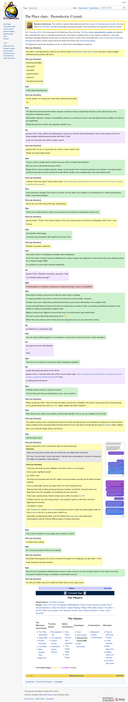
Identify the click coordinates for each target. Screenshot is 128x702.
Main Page (7, 24)
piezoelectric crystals (103, 32)
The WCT (108, 608)
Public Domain (48, 695)
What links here (8, 46)
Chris (45, 605)
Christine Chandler (50, 27)
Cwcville (107, 425)
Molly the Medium (91, 610)
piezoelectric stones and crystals (85, 52)
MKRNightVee (73, 605)
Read (75, 8)
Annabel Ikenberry (43, 608)
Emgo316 (40, 613)
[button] (107, 588)
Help (5, 36)
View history (94, 8)
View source (83, 8)
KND (89, 608)
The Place (85, 32)
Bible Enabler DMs (42, 652)
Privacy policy (29, 699)
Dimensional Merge (87, 41)
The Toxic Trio (54, 605)
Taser (79, 632)
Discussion (33, 8)
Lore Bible (43, 646)
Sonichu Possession (44, 682)
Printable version (9, 53)
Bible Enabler (98, 608)
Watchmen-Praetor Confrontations (96, 635)
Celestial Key (30, 41)
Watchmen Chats (76, 676)
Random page (8, 34)
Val (61, 610)
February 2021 (35, 32)
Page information (9, 58)
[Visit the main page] (11, 10)
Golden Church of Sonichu (110, 655)
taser (102, 38)
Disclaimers (50, 699)
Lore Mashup (56, 638)
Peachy (74, 610)
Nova (34, 52)
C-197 (54, 406)
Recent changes (8, 31)
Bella (84, 608)
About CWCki (39, 699)
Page (25, 8)
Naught (63, 605)
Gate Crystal (114, 38)
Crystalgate (58, 682)
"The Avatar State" (67, 649)
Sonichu (113, 24)
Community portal (9, 26)
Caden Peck (106, 605)
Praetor (61, 602)
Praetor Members (93, 605)
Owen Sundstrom (59, 608)
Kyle (82, 605)
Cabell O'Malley (73, 608)
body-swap (74, 516)
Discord (6, 39)
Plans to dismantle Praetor (109, 635)
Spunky (67, 610)
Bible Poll (42, 658)
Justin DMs (43, 638)
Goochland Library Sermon (55, 649)
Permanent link (8, 56)
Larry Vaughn (53, 610)
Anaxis (38, 610)
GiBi (44, 610)
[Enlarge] (123, 475)
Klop (80, 610)
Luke (108, 610)
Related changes (9, 48)
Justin (102, 610)
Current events (8, 29)
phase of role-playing (98, 24)
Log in (124, 2)
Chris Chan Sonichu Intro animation (69, 637)
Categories (30, 682)
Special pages (8, 51)
